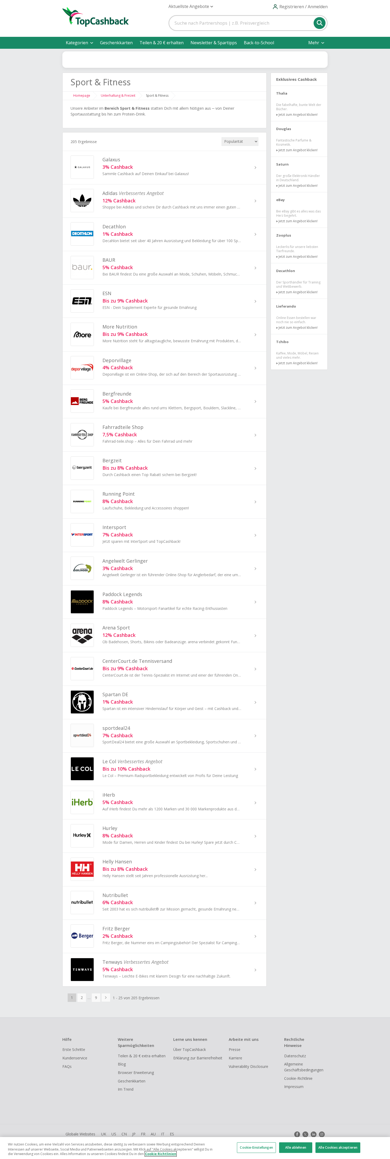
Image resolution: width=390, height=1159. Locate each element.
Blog (122, 1064)
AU (153, 1133)
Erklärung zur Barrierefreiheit (197, 1057)
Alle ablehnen (295, 1147)
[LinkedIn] (314, 1134)
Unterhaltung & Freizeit (118, 95)
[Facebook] (297, 1134)
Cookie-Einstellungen (256, 1147)
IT (162, 1133)
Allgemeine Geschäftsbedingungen (303, 1067)
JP (134, 1133)
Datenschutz (295, 1055)
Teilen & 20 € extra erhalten (142, 1055)
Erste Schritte (73, 1049)
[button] (190, 6)
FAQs (67, 1066)
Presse (234, 1049)
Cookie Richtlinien (160, 1154)
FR (143, 1133)
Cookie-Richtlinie (298, 1078)
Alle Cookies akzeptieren (337, 1147)
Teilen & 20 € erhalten (162, 43)
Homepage (81, 95)
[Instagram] (322, 1134)
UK (103, 1133)
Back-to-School (259, 43)
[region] (195, 1148)
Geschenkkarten (116, 43)
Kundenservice (74, 1057)
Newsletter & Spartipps (213, 43)
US (113, 1133)
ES (172, 1133)
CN (124, 1133)
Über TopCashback (189, 1049)
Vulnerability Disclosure (248, 1066)
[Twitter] (305, 1134)
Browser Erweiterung (136, 1072)
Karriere (235, 1057)
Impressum (294, 1086)
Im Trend (125, 1089)
